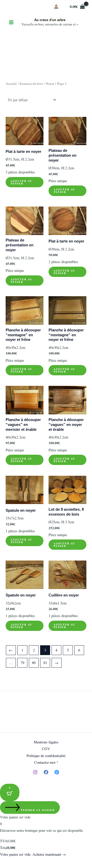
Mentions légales (46, 742)
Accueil (11, 83)
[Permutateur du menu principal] (11, 22)
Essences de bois (31, 83)
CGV (46, 748)
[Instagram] (35, 772)
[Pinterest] (56, 772)
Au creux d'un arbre (49, 20)
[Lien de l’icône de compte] (56, 6)
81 (45, 662)
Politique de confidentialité (46, 755)
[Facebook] (46, 772)
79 (22, 662)
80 (34, 662)
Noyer (50, 83)
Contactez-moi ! (46, 762)
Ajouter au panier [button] (21, 182)
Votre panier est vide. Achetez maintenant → (33, 854)
